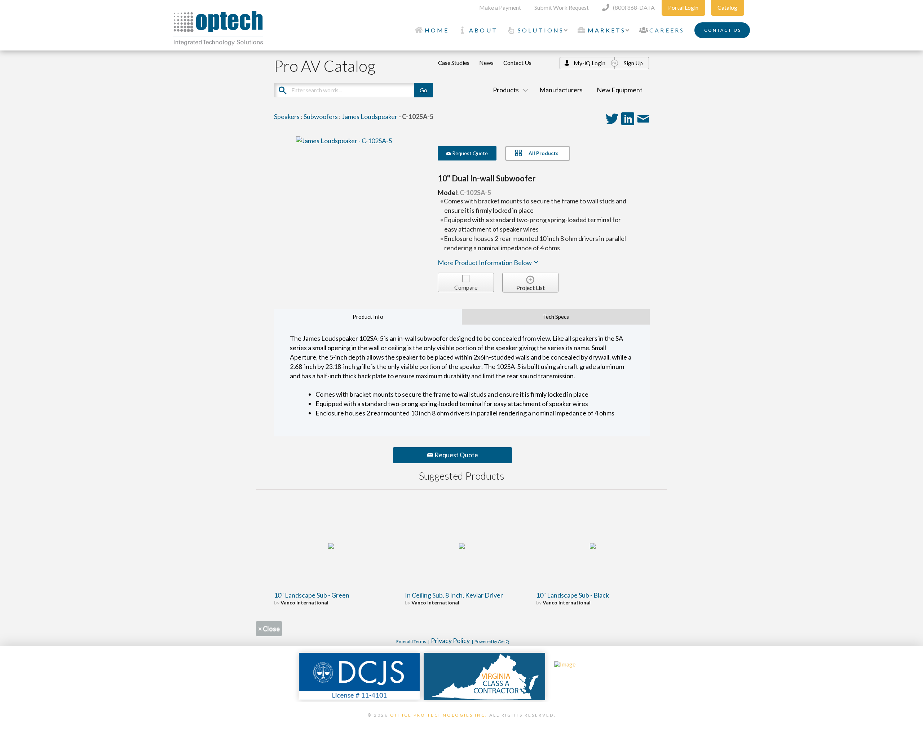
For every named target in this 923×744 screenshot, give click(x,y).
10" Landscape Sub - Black (572, 595)
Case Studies (453, 62)
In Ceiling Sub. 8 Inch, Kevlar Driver (454, 595)
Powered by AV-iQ (491, 641)
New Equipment (619, 90)
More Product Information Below (485, 263)
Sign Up (633, 63)
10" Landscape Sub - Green (311, 595)
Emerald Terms (411, 641)
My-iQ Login (589, 63)
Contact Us (517, 62)
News (486, 62)
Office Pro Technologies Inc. (438, 715)
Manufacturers (561, 90)
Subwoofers (321, 116)
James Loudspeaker (369, 116)
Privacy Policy (450, 640)
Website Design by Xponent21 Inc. (461, 724)
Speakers (287, 116)
